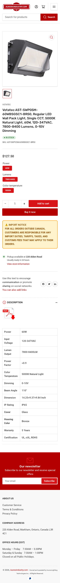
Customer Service (11, 505)
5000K (8, 190)
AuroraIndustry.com (19, 570)
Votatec (6, 104)
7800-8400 (10, 179)
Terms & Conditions (13, 509)
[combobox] (30, 17)
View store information (18, 264)
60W (7, 168)
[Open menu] (54, 6)
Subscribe (49, 481)
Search (51, 17)
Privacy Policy (9, 513)
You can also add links (14, 289)
